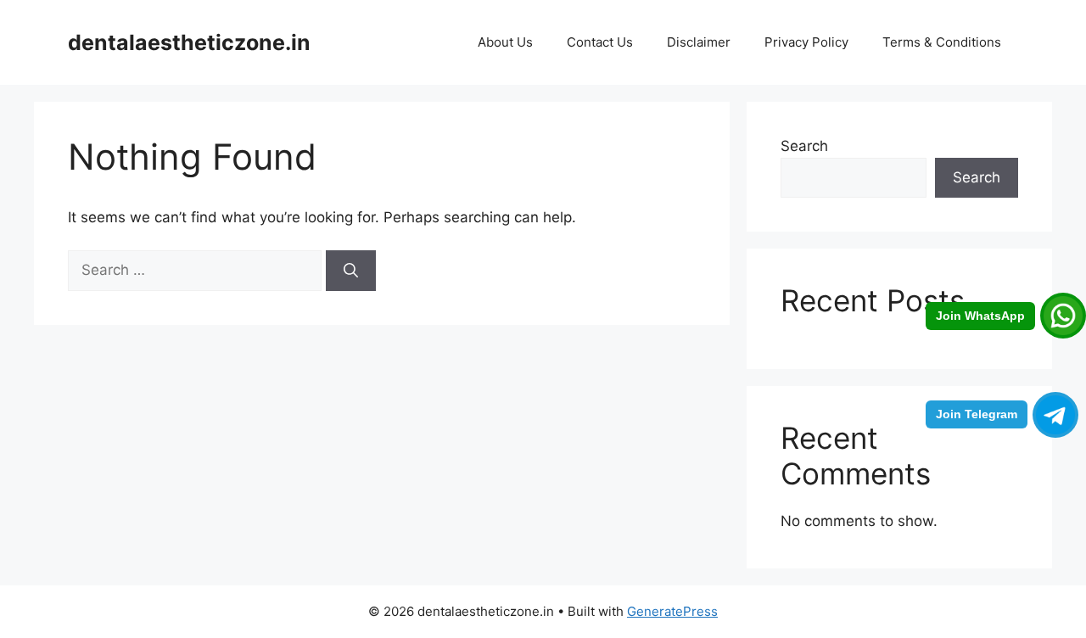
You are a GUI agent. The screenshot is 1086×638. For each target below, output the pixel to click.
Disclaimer (699, 42)
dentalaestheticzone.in (189, 42)
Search (804, 145)
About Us (505, 42)
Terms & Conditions (941, 42)
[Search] (351, 270)
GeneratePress (672, 611)
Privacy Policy (806, 42)
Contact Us (600, 42)
